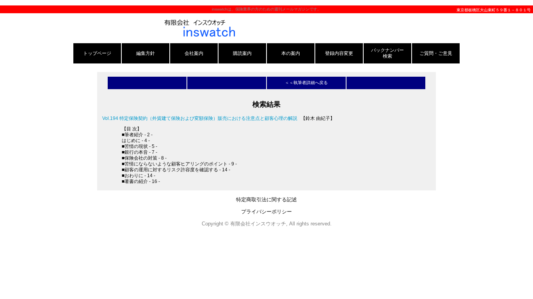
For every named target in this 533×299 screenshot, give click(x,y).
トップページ (97, 53)
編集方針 (145, 53)
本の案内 (290, 53)
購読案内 (242, 53)
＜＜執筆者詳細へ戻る (306, 82)
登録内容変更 (339, 53)
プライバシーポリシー (266, 212)
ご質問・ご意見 (435, 53)
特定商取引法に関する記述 (266, 199)
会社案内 (194, 53)
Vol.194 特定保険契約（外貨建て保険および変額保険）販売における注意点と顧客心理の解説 (199, 118)
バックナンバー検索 (387, 52)
